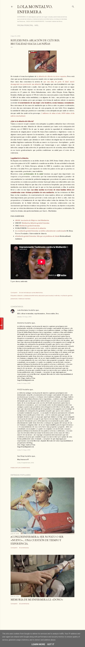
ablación (20, 295)
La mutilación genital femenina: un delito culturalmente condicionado (40, 231)
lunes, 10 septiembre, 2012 (25, 462)
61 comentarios (24, 547)
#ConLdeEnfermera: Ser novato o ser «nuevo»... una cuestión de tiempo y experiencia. (37, 540)
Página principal (25, 25)
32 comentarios (24, 603)
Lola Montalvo (22, 310)
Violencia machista (24, 298)
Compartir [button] (14, 292)
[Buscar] (73, 6)
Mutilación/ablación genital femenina (35, 223)
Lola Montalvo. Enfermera (34, 9)
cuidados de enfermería (30, 295)
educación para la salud (46, 295)
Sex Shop (20, 456)
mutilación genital (66, 295)
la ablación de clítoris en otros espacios (51, 76)
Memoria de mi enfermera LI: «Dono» (37, 599)
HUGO (19, 390)
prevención (14, 298)
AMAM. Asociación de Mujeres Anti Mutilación (32, 220)
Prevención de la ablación (36, 228)
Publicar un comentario (20, 467)
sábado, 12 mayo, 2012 (24, 317)
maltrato (57, 295)
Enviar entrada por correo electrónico (31, 292)
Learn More (38, 644)
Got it (50, 644)
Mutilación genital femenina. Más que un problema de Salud (37, 236)
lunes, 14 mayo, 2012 (23, 383)
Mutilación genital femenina (29, 226)
